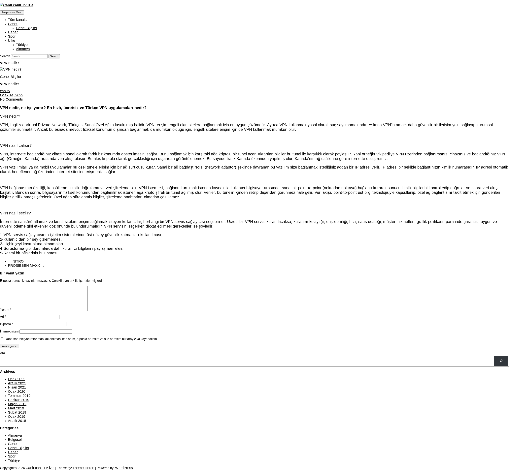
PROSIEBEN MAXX (26, 265)
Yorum (5, 309)
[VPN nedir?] (10, 69)
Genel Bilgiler (26, 28)
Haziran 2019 (18, 400)
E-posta (6, 324)
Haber (13, 32)
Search (5, 56)
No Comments (11, 99)
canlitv (5, 91)
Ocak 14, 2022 (11, 95)
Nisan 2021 (17, 387)
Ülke (11, 41)
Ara (2, 353)
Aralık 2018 (17, 421)
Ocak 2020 (16, 391)
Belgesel (15, 440)
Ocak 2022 (16, 379)
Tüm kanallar (18, 20)
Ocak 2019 (16, 417)
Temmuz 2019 (19, 396)
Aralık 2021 (17, 383)
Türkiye (22, 45)
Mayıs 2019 (17, 404)
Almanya (23, 49)
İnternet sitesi (9, 331)
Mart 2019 (16, 408)
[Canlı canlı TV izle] (16, 5)
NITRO (16, 261)
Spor (12, 36)
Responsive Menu (12, 12)
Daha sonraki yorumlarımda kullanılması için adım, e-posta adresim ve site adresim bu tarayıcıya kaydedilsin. (81, 339)
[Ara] (501, 361)
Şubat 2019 (17, 412)
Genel (12, 24)
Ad (3, 316)
